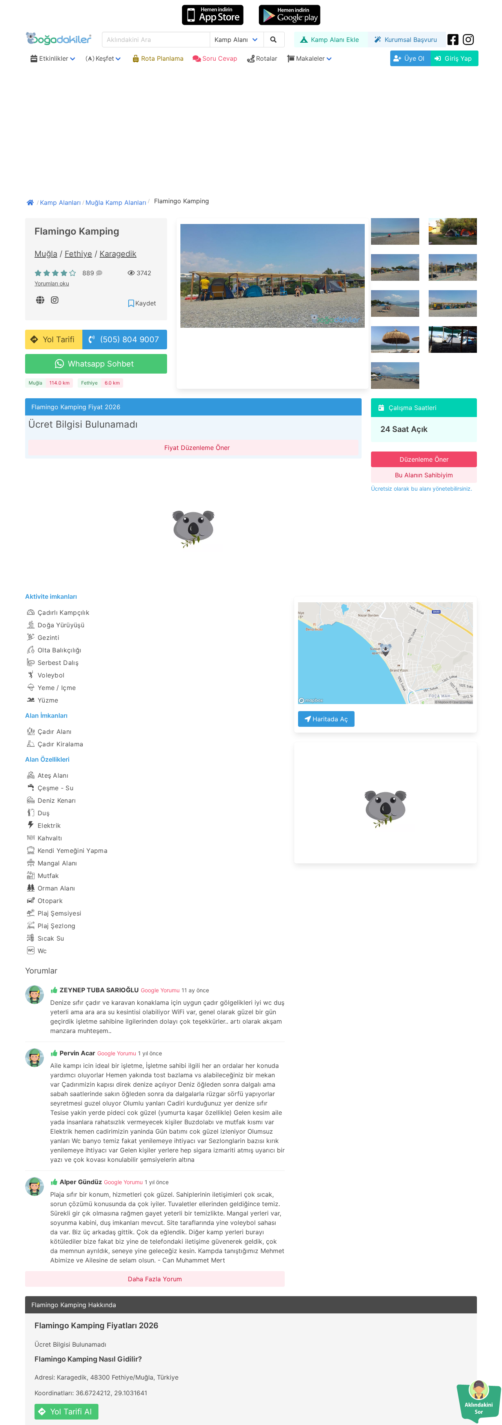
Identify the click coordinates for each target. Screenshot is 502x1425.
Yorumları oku (52, 283)
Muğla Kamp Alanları (115, 202)
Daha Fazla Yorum (155, 1279)
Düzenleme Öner (424, 459)
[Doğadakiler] (31, 201)
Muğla (46, 253)
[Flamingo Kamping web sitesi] (41, 300)
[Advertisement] (251, 128)
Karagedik (118, 253)
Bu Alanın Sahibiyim (424, 475)
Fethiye (78, 253)
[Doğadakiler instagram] (469, 39)
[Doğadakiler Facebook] (454, 39)
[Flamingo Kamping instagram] (55, 300)
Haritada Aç (330, 719)
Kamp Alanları (60, 202)
